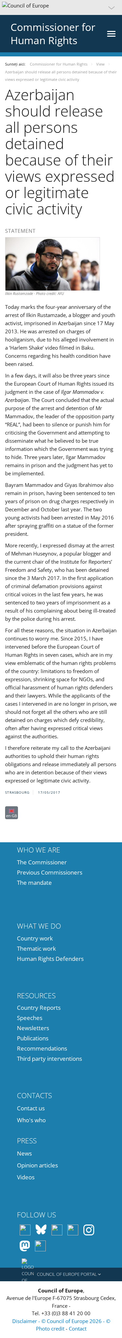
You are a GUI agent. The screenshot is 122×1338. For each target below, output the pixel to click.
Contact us (31, 1108)
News (24, 1153)
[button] (61, 7)
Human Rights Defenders (50, 959)
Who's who (31, 1120)
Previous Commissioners (49, 872)
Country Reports (39, 1007)
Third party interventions (49, 1058)
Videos (26, 1177)
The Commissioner (42, 862)
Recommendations (42, 1048)
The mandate (34, 882)
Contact (77, 1328)
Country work (35, 938)
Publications (32, 1038)
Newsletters (33, 1028)
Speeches (29, 1018)
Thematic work (36, 948)
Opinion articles (37, 1165)
